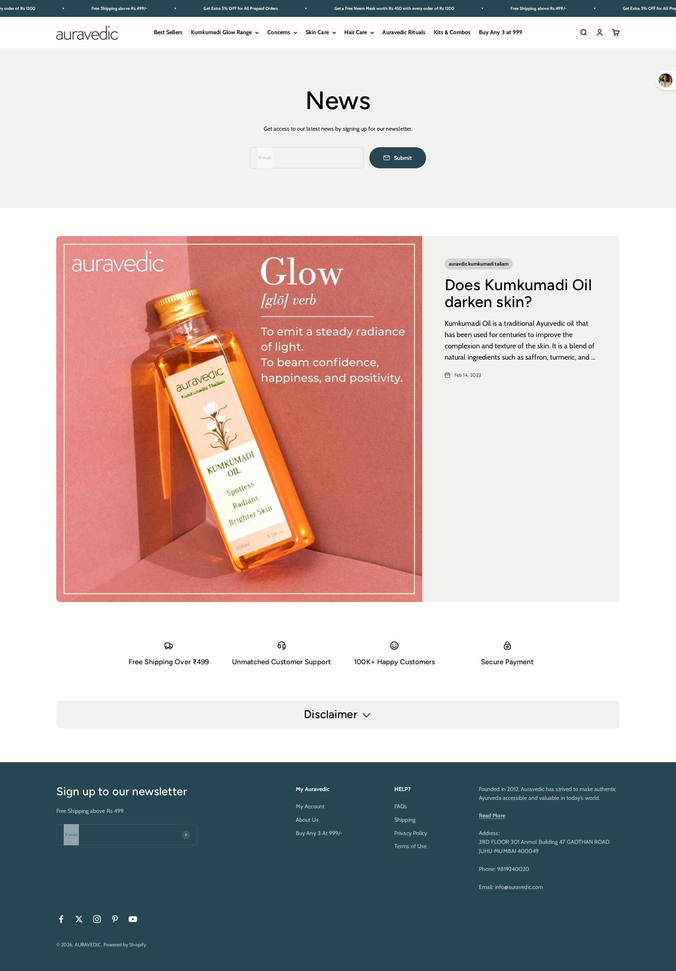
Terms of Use (410, 846)
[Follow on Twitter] (79, 919)
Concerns (278, 32)
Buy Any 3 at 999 (500, 32)
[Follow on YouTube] (133, 919)
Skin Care (317, 32)
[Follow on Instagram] (97, 919)
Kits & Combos (452, 32)
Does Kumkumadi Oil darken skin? (518, 293)
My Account (310, 806)
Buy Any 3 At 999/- (319, 833)
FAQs (400, 806)
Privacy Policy (410, 833)
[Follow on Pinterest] (115, 919)
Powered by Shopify (125, 944)
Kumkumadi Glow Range (221, 32)
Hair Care (355, 32)
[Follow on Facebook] (61, 919)
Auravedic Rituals (403, 32)
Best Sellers (168, 32)
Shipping (404, 819)
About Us (307, 819)
